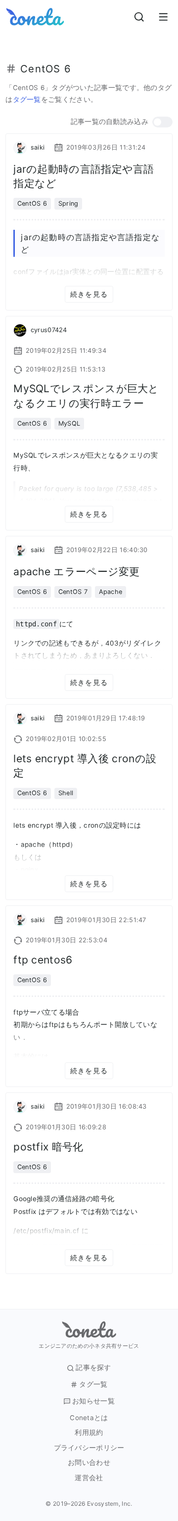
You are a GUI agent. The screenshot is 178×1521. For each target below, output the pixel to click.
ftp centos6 (42, 960)
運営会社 (89, 1478)
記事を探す (93, 1367)
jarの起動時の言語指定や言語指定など (83, 176)
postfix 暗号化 (48, 1147)
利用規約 (89, 1432)
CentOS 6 (32, 203)
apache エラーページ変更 (76, 571)
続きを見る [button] (89, 294)
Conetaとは (89, 1418)
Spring (68, 203)
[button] (162, 122)
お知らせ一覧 (93, 1401)
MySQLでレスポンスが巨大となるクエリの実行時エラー (86, 395)
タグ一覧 (27, 99)
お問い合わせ (89, 1462)
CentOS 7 (73, 591)
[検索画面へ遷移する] (139, 16)
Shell (66, 793)
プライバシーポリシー (89, 1448)
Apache (111, 591)
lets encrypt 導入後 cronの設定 (84, 765)
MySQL (69, 423)
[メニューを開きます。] (163, 16)
